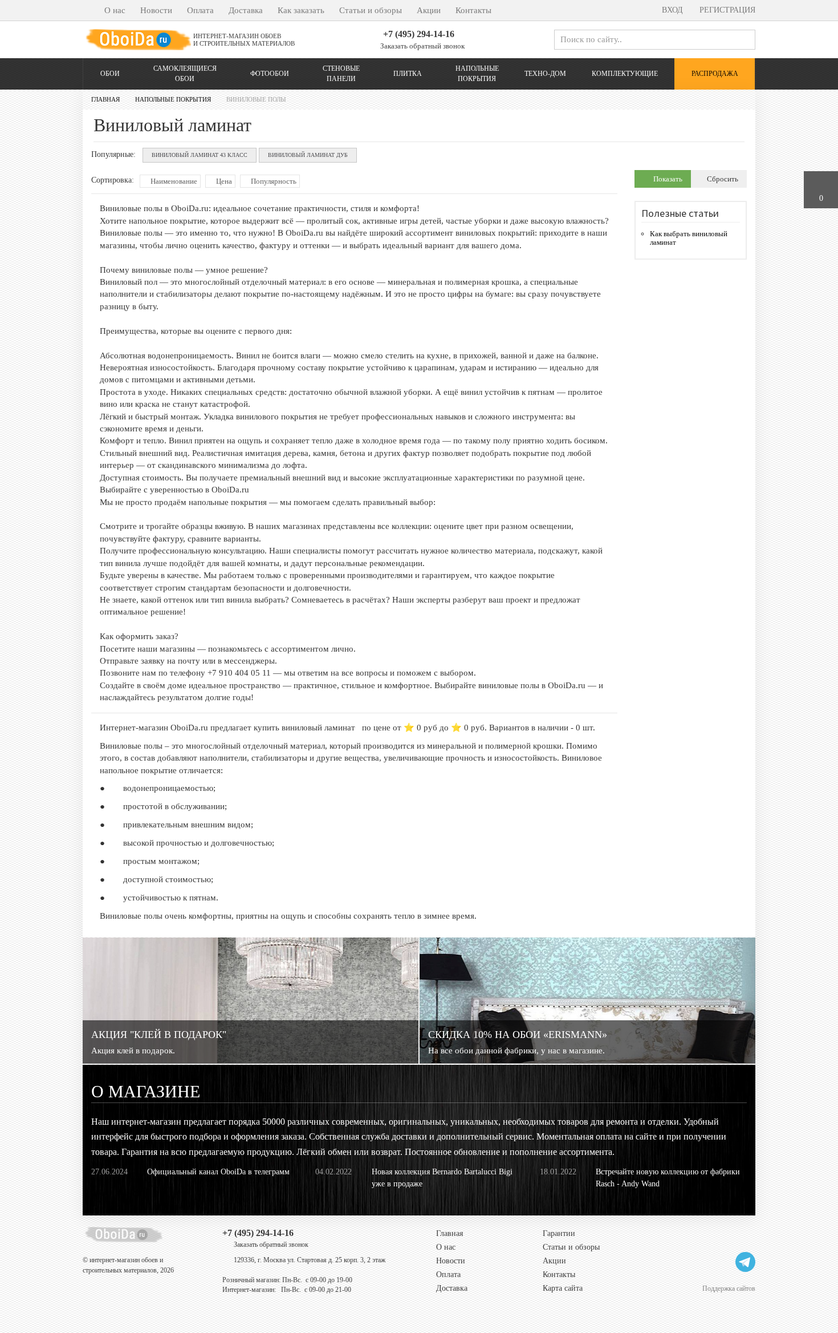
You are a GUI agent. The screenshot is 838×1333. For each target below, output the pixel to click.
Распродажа (714, 74)
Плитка (407, 74)
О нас (114, 10)
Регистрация (726, 10)
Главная (449, 1233)
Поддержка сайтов (728, 1288)
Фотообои (269, 74)
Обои (110, 74)
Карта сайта (563, 1288)
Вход (671, 10)
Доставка (246, 10)
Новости (156, 10)
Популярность (272, 181)
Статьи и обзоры (370, 10)
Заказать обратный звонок (422, 46)
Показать (667, 179)
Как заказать (301, 10)
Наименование (173, 181)
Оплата (200, 10)
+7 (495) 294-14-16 (418, 34)
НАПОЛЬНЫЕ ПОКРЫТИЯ (477, 73)
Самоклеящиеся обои (185, 73)
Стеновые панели (341, 73)
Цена (223, 181)
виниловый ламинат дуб (308, 155)
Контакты (473, 10)
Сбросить (721, 179)
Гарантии (559, 1233)
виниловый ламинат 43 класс (199, 155)
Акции (429, 10)
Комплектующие (625, 74)
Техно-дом (545, 74)
